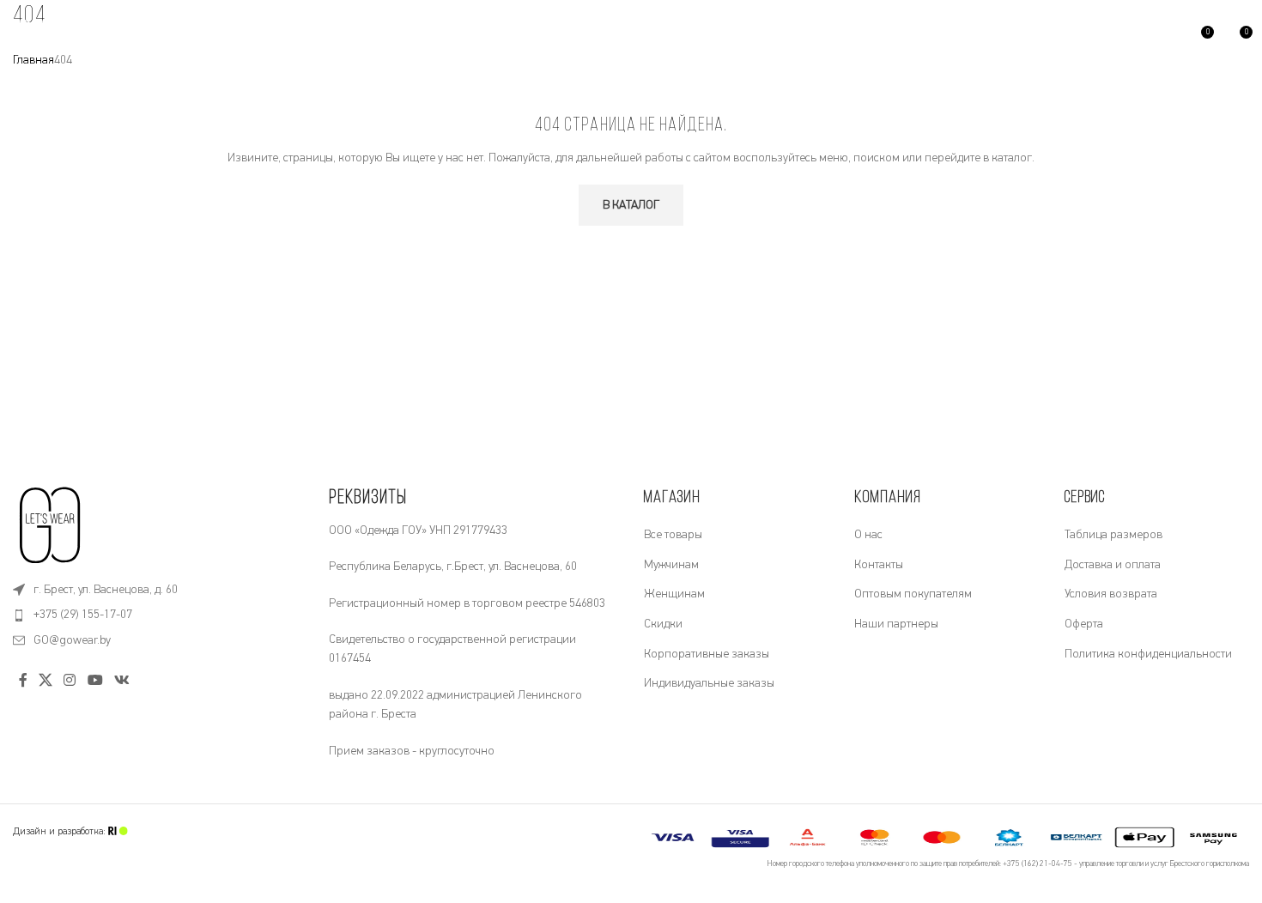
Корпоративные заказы (706, 654)
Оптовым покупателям (913, 594)
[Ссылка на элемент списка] (158, 589)
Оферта (1084, 624)
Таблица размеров (1113, 535)
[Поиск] (246, 38)
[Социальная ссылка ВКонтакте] (121, 680)
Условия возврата (1111, 594)
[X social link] (45, 680)
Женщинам (674, 594)
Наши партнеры (896, 624)
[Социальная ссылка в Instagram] (70, 680)
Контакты (878, 565)
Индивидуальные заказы (709, 683)
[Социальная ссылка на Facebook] (23, 680)
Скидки (663, 624)
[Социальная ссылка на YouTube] (95, 680)
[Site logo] (32, 38)
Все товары (673, 535)
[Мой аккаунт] (1163, 38)
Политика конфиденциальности (1148, 654)
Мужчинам (671, 565)
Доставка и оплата (1113, 565)
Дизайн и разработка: (60, 831)
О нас (868, 535)
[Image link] (51, 524)
